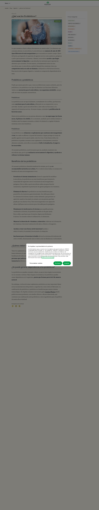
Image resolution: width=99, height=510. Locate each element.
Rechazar (58, 263)
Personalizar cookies (36, 263)
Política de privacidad (48, 257)
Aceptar (66, 263)
